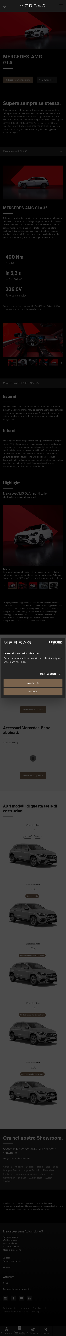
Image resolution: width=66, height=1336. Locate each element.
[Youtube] (21, 1298)
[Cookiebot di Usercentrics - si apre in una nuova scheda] (49, 643)
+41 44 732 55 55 (11, 1246)
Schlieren (8, 1174)
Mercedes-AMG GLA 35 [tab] (15, 151)
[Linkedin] (29, 1298)
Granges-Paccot (11, 1170)
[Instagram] (5, 1298)
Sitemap (35, 1311)
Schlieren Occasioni (26, 1174)
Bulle (55, 1166)
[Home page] (33, 6)
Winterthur (9, 1177)
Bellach (30, 1166)
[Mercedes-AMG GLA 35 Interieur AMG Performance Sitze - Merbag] (33, 340)
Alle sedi (7, 1267)
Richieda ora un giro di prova (18, 80)
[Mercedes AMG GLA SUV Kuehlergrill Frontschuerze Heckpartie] (33, 535)
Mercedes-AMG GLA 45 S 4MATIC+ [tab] (21, 383)
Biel (48, 1166)
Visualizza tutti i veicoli (33, 709)
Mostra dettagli (48, 673)
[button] (33, 151)
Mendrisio (48, 1170)
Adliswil (19, 1166)
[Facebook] (13, 1298)
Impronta (25, 1308)
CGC (26, 1311)
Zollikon (22, 1177)
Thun (51, 1174)
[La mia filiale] (5, 6)
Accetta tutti (33, 683)
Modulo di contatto (12, 1249)
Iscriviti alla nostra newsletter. (17, 1289)
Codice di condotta (12, 1311)
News (5, 1282)
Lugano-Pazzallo (31, 1170)
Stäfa (43, 1174)
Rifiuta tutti (33, 691)
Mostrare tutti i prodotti (33, 775)
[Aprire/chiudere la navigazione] (61, 6)
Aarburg (7, 1166)
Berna (40, 1166)
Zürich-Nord (36, 1177)
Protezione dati (10, 1308)
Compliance (38, 1308)
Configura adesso (46, 80)
